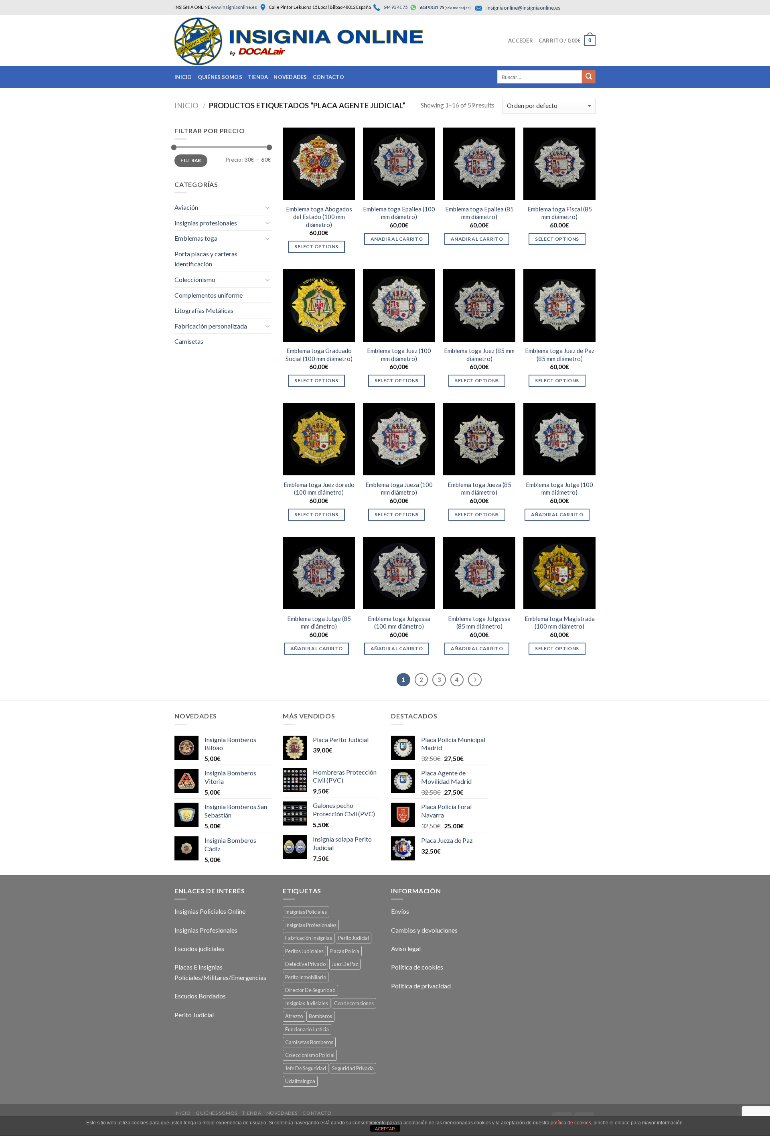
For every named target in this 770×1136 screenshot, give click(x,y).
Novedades (290, 77)
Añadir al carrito (397, 239)
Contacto (328, 77)
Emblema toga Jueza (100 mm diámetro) (399, 488)
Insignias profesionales (205, 223)
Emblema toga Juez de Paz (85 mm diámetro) (559, 354)
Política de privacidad (421, 986)
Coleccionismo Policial (309, 1055)
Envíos (400, 911)
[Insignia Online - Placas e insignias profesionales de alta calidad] (314, 41)
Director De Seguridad (310, 990)
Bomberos (320, 1016)
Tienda (258, 77)
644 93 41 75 (395, 7)
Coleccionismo (194, 279)
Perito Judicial (194, 1014)
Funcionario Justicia (307, 1029)
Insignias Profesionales (205, 930)
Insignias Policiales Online (209, 911)
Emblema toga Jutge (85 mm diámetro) (319, 622)
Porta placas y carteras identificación (205, 259)
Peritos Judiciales (304, 951)
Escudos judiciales (199, 948)
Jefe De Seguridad (305, 1068)
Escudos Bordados (200, 996)
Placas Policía (344, 951)
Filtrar (190, 160)
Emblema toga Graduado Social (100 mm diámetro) (319, 354)
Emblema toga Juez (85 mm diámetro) (479, 354)
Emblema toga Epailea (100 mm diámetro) (399, 213)
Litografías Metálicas (203, 310)
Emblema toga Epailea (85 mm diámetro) (479, 213)
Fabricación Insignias (308, 938)
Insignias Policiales (306, 912)
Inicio (183, 77)
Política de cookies (417, 967)
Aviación (186, 207)
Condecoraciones (354, 1003)
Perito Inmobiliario (305, 977)
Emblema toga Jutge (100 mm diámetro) (559, 488)
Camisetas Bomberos (309, 1042)
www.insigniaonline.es (234, 7)
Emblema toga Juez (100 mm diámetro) (399, 354)
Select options (316, 246)
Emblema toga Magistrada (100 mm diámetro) (560, 622)
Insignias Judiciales (306, 1003)
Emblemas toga (195, 238)
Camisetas (188, 341)
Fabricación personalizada (210, 326)
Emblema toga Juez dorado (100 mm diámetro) (319, 488)
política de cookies (571, 1123)
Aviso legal (406, 948)
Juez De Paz (345, 964)
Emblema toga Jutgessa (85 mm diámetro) (479, 622)
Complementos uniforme (208, 295)
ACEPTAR (385, 1128)
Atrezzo (294, 1016)
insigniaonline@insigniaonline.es (523, 7)
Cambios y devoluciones (424, 930)
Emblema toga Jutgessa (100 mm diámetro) (399, 622)
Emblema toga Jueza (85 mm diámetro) (479, 488)
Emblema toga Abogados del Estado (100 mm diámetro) (319, 216)
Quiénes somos (220, 77)
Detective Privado (305, 964)
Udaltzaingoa (300, 1081)
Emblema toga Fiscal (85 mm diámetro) (559, 213)
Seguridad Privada (353, 1068)
